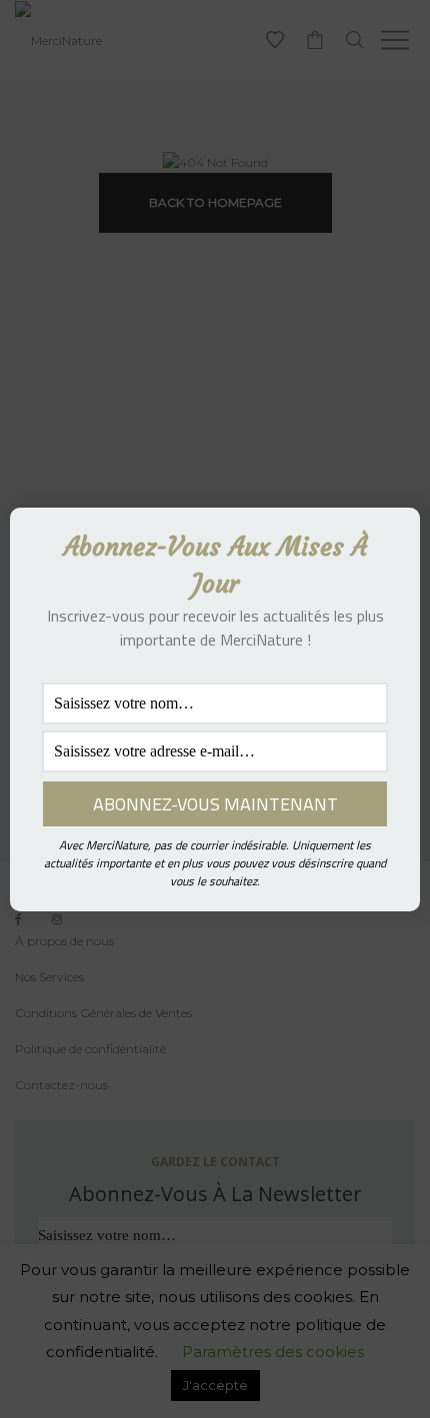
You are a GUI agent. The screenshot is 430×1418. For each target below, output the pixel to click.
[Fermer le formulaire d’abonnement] (393, 539)
